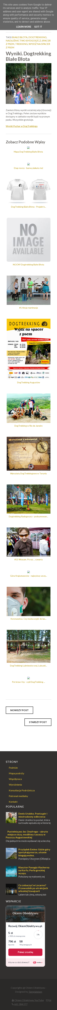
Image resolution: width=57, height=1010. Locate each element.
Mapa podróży (16, 773)
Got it (38, 26)
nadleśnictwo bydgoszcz (23, 40)
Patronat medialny (18, 796)
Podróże (13, 767)
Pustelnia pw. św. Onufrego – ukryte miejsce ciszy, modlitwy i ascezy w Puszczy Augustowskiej (27, 834)
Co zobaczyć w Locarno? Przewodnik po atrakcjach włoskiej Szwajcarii (33, 888)
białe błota (20, 37)
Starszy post (38, 722)
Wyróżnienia (15, 784)
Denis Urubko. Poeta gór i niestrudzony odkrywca (32, 815)
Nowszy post (19, 710)
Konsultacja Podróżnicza (22, 790)
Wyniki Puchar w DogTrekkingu (22, 126)
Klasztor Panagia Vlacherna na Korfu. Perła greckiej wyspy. (33, 870)
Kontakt (13, 801)
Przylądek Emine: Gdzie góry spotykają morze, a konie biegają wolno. (34, 852)
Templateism (35, 991)
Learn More (23, 26)
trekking (21, 43)
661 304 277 (21, 1004)
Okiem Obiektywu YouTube (29, 1000)
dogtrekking (37, 37)
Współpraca (15, 778)
